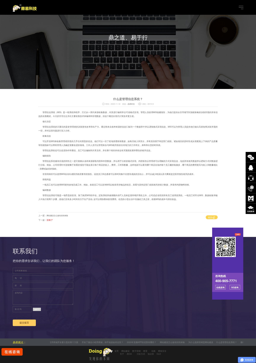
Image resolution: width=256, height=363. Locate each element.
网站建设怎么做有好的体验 (57, 215)
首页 (117, 350)
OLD (159, 353)
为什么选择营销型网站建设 (185, 342)
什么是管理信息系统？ (210, 342)
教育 (145, 350)
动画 (152, 350)
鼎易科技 (131, 104)
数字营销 (136, 350)
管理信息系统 (65, 116)
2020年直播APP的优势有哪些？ (126, 342)
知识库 (151, 353)
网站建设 (125, 350)
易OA (130, 353)
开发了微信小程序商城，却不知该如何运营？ (87, 342)
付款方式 (141, 353)
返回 (210, 217)
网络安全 (162, 350)
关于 (122, 353)
